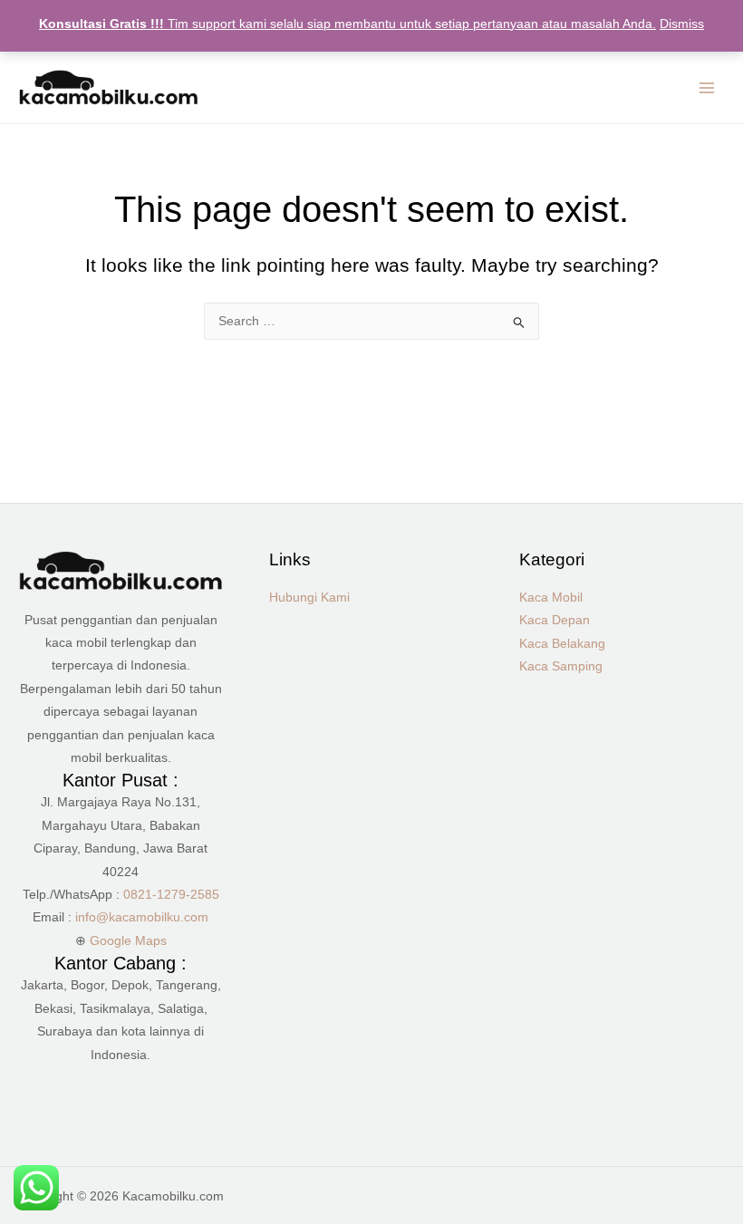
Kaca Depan (554, 620)
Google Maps (128, 941)
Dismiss (682, 24)
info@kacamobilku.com (141, 917)
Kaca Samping (561, 666)
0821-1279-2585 (171, 894)
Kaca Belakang (562, 644)
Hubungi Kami (309, 597)
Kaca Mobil (551, 597)
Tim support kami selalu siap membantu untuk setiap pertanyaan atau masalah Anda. (347, 24)
